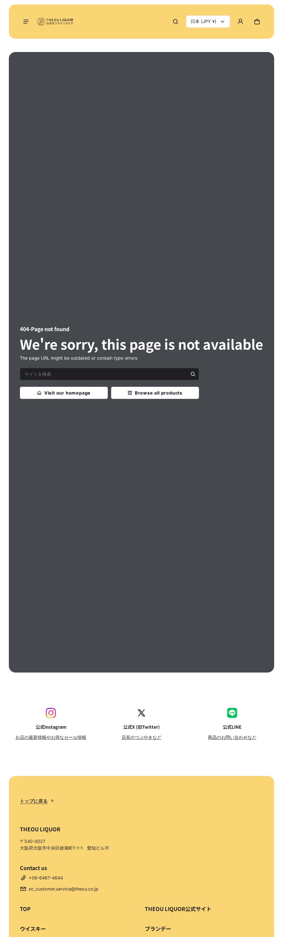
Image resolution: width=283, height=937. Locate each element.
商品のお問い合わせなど (232, 737)
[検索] (193, 374)
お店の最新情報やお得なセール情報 (50, 737)
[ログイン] (240, 21)
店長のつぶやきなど (141, 737)
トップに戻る (34, 801)
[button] (175, 21)
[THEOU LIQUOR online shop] (55, 21)
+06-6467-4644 (46, 878)
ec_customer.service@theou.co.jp (63, 889)
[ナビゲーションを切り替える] (26, 21)
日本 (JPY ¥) (203, 21)
